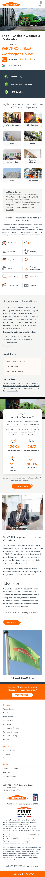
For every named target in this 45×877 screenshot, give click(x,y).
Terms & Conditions (10, 769)
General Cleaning (10, 736)
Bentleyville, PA (22, 386)
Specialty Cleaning (10, 732)
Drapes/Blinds (11, 205)
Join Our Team (12, 366)
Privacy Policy (8, 772)
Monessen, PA (12, 391)
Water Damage (9, 709)
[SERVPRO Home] (11, 4)
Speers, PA (7, 388)
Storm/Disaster (9, 720)
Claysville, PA (34, 386)
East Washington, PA (25, 383)
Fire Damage (8, 713)
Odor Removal (23, 205)
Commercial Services (15, 371)
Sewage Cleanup (13, 194)
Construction (8, 724)
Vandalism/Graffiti (28, 207)
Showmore (7, 346)
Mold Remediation (10, 717)
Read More (11, 622)
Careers (6, 754)
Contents (10, 210)
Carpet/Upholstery (21, 200)
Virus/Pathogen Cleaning (16, 197)
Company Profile (9, 750)
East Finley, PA (27, 388)
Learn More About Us (15, 361)
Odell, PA (16, 388)
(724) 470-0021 (21, 486)
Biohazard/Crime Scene (30, 194)
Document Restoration (30, 202)
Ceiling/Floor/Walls (13, 202)
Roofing (6, 740)
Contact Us (7, 758)
